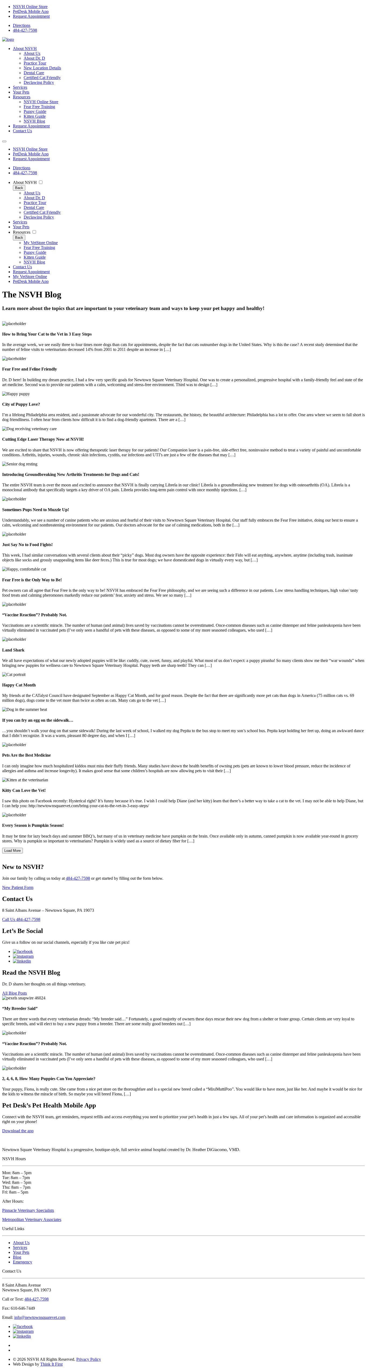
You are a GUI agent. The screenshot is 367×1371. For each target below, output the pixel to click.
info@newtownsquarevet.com (39, 1317)
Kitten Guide (35, 116)
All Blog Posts (14, 993)
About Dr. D (34, 58)
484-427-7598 (25, 30)
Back (19, 188)
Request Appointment (31, 16)
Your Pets (21, 92)
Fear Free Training (39, 106)
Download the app (18, 1130)
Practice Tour (35, 63)
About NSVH (25, 48)
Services (20, 87)
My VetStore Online (41, 242)
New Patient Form (17, 887)
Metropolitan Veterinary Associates (31, 1219)
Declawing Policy (39, 82)
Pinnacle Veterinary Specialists (28, 1210)
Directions (21, 25)
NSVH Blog (34, 121)
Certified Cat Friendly (42, 77)
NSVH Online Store (30, 6)
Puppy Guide (35, 111)
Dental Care (34, 72)
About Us (32, 53)
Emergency (22, 1262)
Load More (12, 851)
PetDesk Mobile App (31, 11)
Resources (21, 97)
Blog (17, 1257)
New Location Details (42, 68)
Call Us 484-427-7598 (21, 919)
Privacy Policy (88, 1359)
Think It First (51, 1364)
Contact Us (22, 131)
